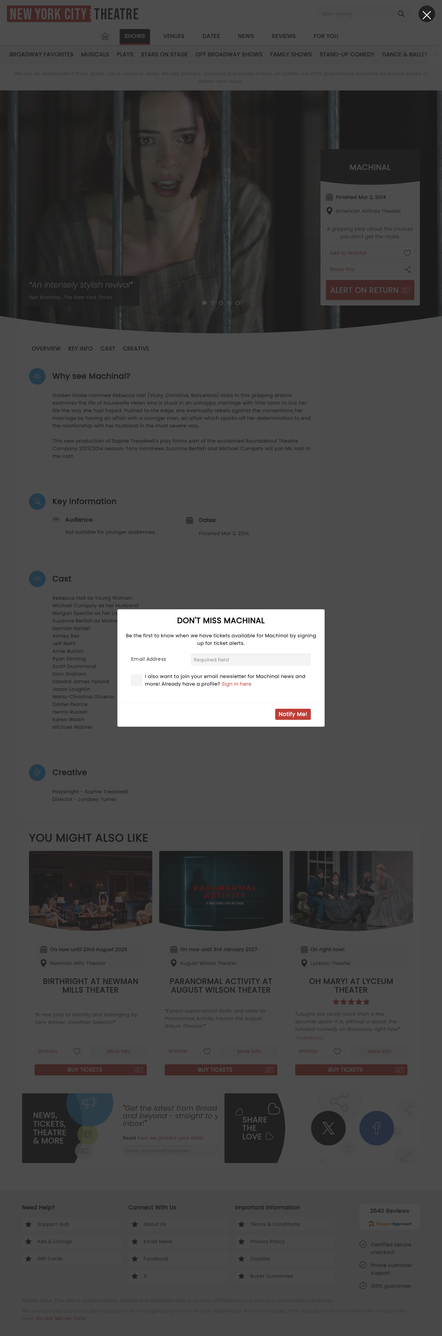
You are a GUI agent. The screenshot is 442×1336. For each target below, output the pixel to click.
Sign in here (237, 683)
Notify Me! (293, 714)
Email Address (148, 659)
